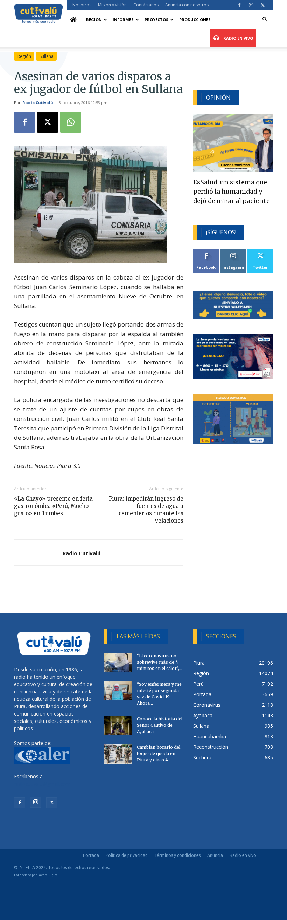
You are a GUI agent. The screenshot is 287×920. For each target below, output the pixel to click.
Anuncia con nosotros (187, 5)
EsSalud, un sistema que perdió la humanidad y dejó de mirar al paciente (231, 192)
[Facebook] (239, 5)
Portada (91, 855)
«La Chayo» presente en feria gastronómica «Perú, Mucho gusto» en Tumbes (53, 506)
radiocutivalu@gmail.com (42, 783)
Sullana (47, 56)
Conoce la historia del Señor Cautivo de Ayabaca (159, 725)
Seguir (233, 251)
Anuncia (215, 855)
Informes (123, 19)
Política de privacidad (127, 855)
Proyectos (156, 19)
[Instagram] (251, 5)
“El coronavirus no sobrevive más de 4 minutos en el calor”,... (159, 662)
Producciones (195, 19)
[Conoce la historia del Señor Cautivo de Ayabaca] (118, 725)
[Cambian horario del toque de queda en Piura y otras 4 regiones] (118, 754)
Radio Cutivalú (37, 102)
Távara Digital (48, 875)
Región (94, 19)
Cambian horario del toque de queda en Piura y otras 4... (158, 754)
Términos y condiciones (177, 855)
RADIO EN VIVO (237, 38)
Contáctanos (146, 5)
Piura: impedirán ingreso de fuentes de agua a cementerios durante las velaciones (146, 509)
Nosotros (81, 5)
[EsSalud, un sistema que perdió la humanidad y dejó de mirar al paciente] (233, 143)
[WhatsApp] (70, 122)
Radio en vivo (243, 855)
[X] (262, 5)
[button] (264, 19)
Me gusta (206, 251)
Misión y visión (112, 5)
